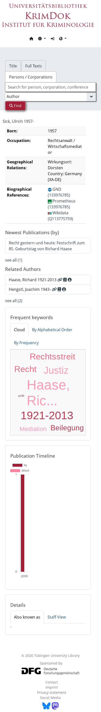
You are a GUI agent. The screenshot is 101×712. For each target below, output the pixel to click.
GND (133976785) (59, 192)
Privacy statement (51, 692)
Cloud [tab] (19, 329)
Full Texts (33, 66)
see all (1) (13, 260)
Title (13, 66)
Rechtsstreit (52, 356)
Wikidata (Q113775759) (60, 215)
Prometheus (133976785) (62, 204)
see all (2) (13, 300)
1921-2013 (47, 415)
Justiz (56, 370)
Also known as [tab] (27, 617)
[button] (42, 38)
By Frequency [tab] (26, 342)
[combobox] (50, 87)
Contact (51, 682)
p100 (21, 395)
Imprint (52, 687)
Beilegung (67, 428)
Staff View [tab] (57, 617)
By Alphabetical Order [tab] (52, 329)
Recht (25, 369)
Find (17, 105)
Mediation (33, 428)
